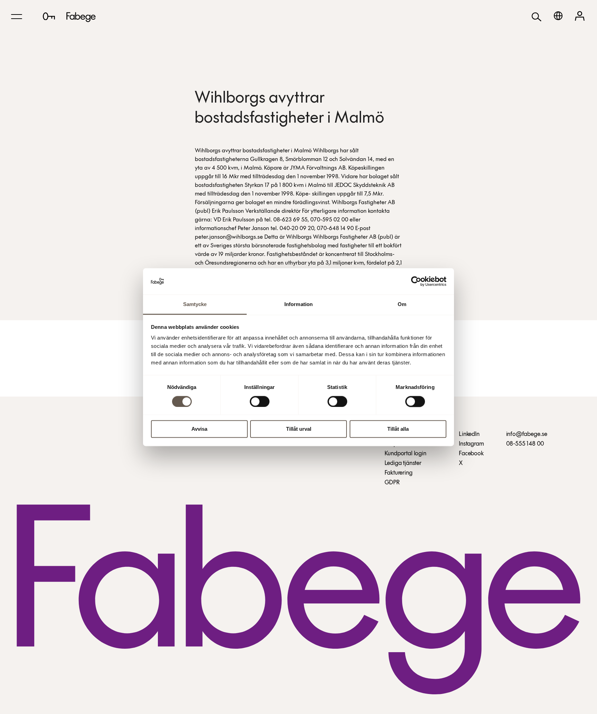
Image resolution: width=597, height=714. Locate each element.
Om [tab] (402, 304)
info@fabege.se (526, 434)
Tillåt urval (298, 429)
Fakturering (399, 473)
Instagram (471, 444)
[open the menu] (16, 16)
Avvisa (199, 429)
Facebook (471, 454)
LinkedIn (469, 434)
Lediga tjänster (403, 463)
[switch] (259, 401)
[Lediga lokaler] (48, 16)
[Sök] (536, 16)
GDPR (392, 483)
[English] (558, 15)
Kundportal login (405, 454)
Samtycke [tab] (195, 304)
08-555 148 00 (525, 444)
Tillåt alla (398, 429)
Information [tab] (298, 304)
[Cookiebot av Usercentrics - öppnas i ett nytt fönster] (416, 281)
